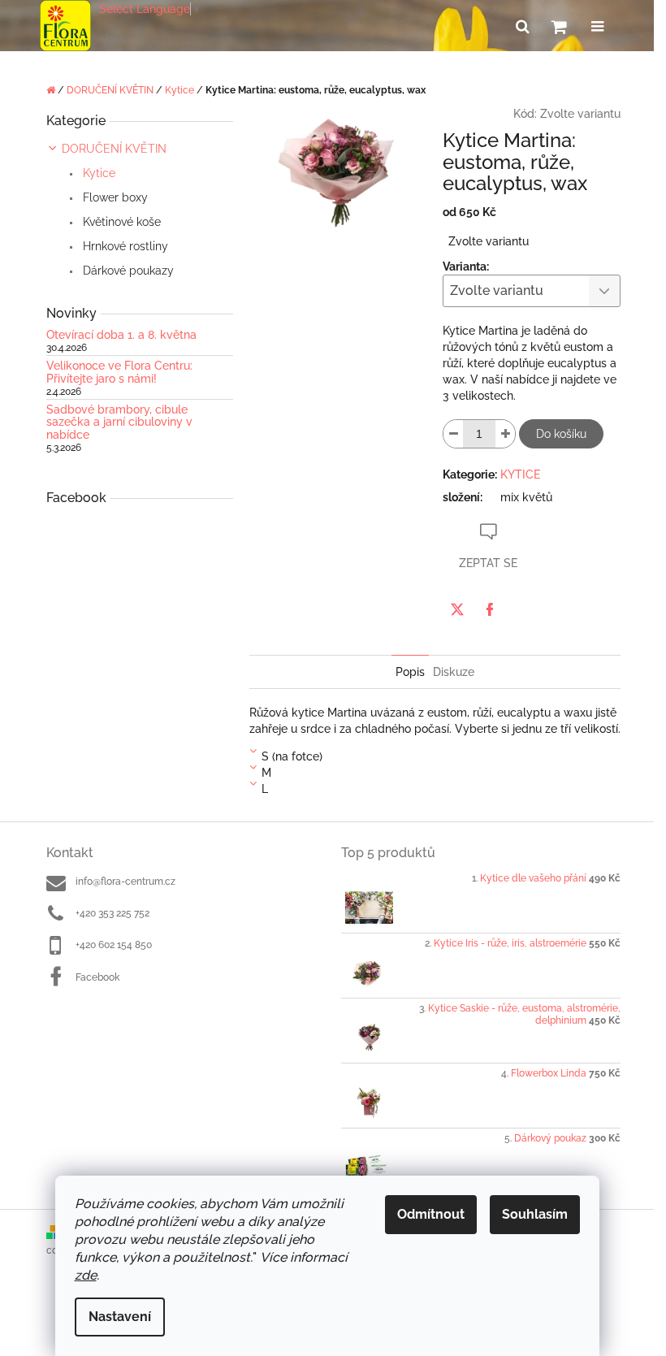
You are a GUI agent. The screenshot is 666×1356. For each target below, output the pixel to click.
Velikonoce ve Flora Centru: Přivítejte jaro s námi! (119, 372)
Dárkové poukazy (127, 270)
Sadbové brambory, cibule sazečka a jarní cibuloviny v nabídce (119, 422)
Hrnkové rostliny (124, 246)
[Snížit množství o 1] (453, 434)
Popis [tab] (410, 671)
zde (86, 1275)
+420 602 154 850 (114, 945)
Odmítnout (431, 1214)
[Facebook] (489, 609)
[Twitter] (457, 609)
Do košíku (561, 433)
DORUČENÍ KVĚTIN (114, 148)
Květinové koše (120, 221)
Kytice (97, 173)
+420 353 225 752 (112, 913)
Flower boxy (114, 197)
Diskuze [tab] (453, 671)
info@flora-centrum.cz (125, 881)
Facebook (97, 977)
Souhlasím (535, 1214)
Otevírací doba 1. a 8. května (121, 335)
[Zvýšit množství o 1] (505, 434)
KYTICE (520, 474)
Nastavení (120, 1316)
